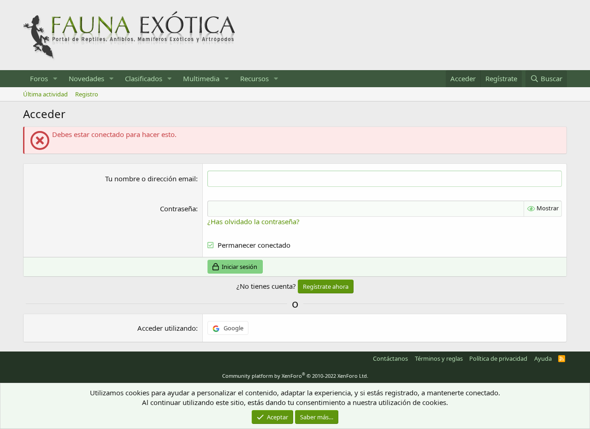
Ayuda (543, 358)
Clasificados (143, 78)
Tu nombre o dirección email (150, 178)
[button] (55, 78)
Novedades (86, 78)
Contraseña (178, 208)
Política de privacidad (498, 358)
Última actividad (45, 94)
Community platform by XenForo (295, 375)
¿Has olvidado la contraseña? (253, 221)
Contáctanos (390, 358)
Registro (86, 94)
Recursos (254, 78)
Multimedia (201, 78)
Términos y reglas (439, 358)
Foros (39, 78)
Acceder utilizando (166, 328)
